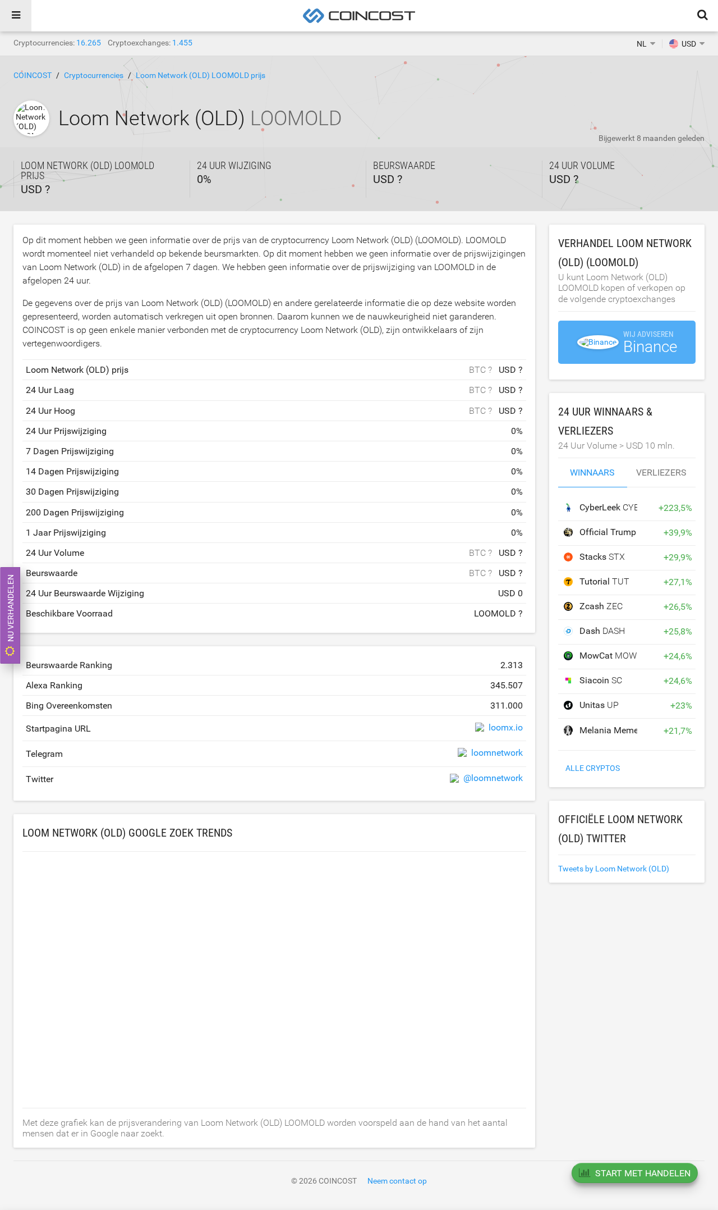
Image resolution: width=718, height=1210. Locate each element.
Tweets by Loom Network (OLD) (613, 868)
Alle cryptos (592, 768)
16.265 (88, 42)
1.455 (182, 42)
